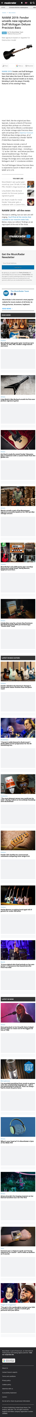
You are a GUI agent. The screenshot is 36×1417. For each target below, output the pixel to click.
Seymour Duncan (26, 133)
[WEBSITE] (15, 294)
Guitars (4, 12)
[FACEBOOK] (12, 294)
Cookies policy (6, 1384)
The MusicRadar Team (16, 32)
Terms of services (24, 272)
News (4, 33)
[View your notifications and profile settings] (22, 3)
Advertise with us (7, 1389)
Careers (4, 1397)
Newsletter (30, 66)
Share (6, 66)
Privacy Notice (26, 274)
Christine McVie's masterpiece (18, 7)
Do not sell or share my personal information (16, 1401)
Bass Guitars (12, 12)
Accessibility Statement (9, 1393)
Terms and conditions (9, 1376)
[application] (18, 236)
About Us (5, 1368)
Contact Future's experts (9, 1372)
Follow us (20, 66)
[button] (2, 3)
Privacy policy (6, 1380)
